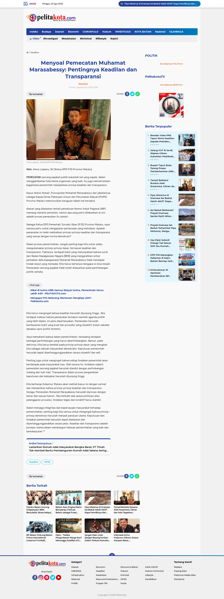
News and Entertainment (108, 579)
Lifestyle (101, 38)
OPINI (115, 38)
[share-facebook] (127, 94)
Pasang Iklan (180, 571)
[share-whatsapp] (137, 94)
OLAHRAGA (176, 31)
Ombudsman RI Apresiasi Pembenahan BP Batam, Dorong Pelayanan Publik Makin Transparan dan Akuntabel (162, 273)
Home (32, 3)
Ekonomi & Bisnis (129, 567)
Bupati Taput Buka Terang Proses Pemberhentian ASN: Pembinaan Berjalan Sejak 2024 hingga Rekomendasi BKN (162, 168)
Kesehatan (69, 38)
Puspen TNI (101, 583)
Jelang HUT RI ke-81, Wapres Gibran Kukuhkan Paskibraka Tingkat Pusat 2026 (162, 153)
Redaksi (178, 567)
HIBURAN (76, 571)
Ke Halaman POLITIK (170, 64)
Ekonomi (73, 31)
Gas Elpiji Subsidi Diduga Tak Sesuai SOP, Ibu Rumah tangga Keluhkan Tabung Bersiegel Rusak (160, 243)
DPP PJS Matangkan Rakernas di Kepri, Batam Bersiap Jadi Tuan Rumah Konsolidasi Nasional (161, 258)
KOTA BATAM (143, 31)
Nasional (160, 31)
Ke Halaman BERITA (170, 85)
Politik (74, 583)
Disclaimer (179, 579)
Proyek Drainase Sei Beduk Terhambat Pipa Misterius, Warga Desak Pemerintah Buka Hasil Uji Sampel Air (163, 228)
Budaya (46, 31)
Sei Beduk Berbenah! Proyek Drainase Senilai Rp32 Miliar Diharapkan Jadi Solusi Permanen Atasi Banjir (163, 213)
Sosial (123, 583)
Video (35, 38)
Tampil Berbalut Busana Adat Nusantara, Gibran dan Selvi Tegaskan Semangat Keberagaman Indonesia (162, 183)
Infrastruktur (77, 575)
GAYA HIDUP (151, 567)
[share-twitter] (132, 94)
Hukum (106, 31)
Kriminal (87, 38)
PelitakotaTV (155, 77)
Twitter (54, 581)
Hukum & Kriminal (154, 571)
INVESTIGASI (123, 31)
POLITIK (151, 55)
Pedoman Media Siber (185, 575)
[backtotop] (112, 556)
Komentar (37, 94)
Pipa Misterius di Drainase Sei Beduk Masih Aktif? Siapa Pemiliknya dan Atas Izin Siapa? (161, 3)
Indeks (34, 31)
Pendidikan (150, 579)
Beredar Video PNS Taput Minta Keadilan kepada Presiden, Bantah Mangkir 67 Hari (162, 138)
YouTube (61, 581)
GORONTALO (90, 31)
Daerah (59, 31)
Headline (33, 462)
